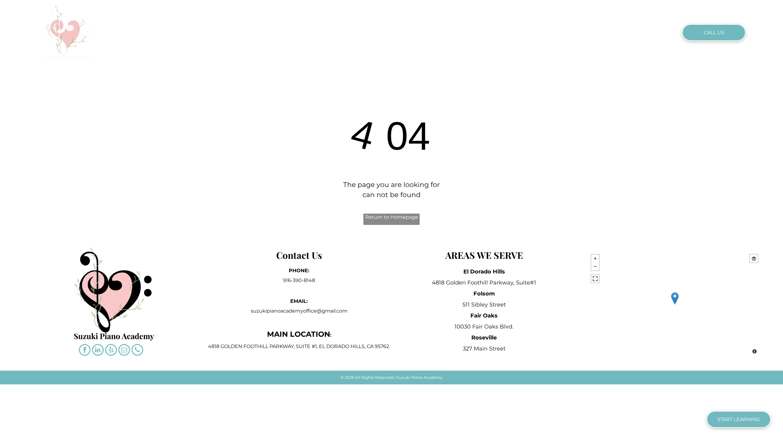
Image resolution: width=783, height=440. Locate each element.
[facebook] (85, 350)
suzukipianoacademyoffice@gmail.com (299, 311)
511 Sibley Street (484, 304)
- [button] (595, 266)
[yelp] (111, 350)
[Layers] (754, 258)
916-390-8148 (299, 280)
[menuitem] (293, 32)
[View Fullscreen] (595, 279)
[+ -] (675, 304)
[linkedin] (98, 350)
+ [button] (595, 258)
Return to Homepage (391, 217)
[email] (124, 350)
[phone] (137, 350)
